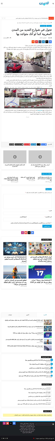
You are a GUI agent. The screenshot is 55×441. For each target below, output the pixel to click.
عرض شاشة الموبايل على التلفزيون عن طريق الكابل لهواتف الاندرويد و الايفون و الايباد (11, 179)
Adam (49, 37)
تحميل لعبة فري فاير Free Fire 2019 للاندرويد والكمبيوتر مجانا (38, 360)
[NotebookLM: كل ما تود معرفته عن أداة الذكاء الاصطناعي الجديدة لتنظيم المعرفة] (14, 248)
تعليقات (10, 315)
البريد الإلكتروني (48, 216)
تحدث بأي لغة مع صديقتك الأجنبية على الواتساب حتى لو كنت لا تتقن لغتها (45, 179)
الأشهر (27, 315)
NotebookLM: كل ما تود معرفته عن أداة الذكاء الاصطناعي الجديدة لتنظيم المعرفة (31, 18)
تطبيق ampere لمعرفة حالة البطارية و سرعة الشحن (40, 368)
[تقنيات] (44, 3)
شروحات (44, 22)
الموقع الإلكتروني (23, 216)
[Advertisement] (27, 11)
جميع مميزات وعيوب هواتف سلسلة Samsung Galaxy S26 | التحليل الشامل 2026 (25, 346)
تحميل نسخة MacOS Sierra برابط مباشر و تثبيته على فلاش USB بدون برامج (35, 375)
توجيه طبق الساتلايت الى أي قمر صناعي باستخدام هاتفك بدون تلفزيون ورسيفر (35, 372)
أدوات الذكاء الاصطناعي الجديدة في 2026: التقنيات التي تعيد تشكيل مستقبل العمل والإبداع (41, 259)
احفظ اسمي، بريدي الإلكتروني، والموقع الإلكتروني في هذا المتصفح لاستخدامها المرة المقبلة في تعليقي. (30, 222)
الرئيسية (49, 22)
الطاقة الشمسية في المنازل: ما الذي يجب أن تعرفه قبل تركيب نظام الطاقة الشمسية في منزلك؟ (15, 282)
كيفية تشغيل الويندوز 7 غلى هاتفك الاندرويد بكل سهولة (28, 178)
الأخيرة (45, 315)
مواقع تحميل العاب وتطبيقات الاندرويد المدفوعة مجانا (41, 364)
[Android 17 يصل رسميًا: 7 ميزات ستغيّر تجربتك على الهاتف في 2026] (40, 272)
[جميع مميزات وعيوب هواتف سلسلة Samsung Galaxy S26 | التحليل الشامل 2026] (48, 348)
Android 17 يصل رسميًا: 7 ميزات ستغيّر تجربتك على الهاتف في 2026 (28, 333)
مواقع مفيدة (43, 25)
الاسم (50, 210)
